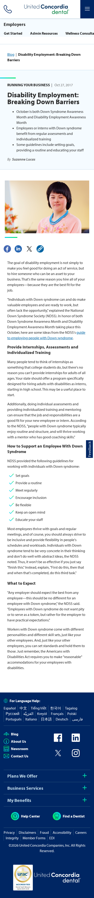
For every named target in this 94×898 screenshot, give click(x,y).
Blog (10, 54)
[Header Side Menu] (87, 9)
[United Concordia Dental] (47, 9)
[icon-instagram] (76, 755)
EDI (52, 838)
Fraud (44, 832)
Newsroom (19, 748)
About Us (18, 741)
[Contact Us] (7, 9)
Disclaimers (27, 832)
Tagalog (71, 708)
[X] (29, 249)
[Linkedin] (18, 249)
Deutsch (62, 719)
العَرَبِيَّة (28, 713)
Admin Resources (44, 33)
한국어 (55, 708)
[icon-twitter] (58, 755)
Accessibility (62, 832)
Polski (71, 713)
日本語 (46, 719)
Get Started (13, 33)
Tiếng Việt (38, 708)
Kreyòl (42, 713)
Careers (80, 832)
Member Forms (34, 838)
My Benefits (19, 800)
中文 (23, 708)
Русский (12, 713)
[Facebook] (7, 249)
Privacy (9, 832)
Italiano (31, 719)
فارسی (77, 719)
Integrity (12, 838)
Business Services (25, 788)
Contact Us (19, 756)
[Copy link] (40, 249)
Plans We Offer (22, 776)
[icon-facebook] (58, 740)
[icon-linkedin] (76, 740)
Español (10, 708)
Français (57, 713)
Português (13, 719)
